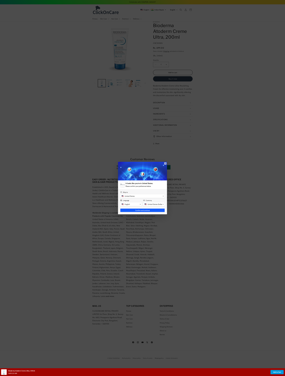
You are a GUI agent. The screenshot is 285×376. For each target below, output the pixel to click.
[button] (142, 196)
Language (126, 200)
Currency (149, 200)
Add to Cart (277, 372)
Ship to (125, 192)
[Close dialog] (165, 163)
